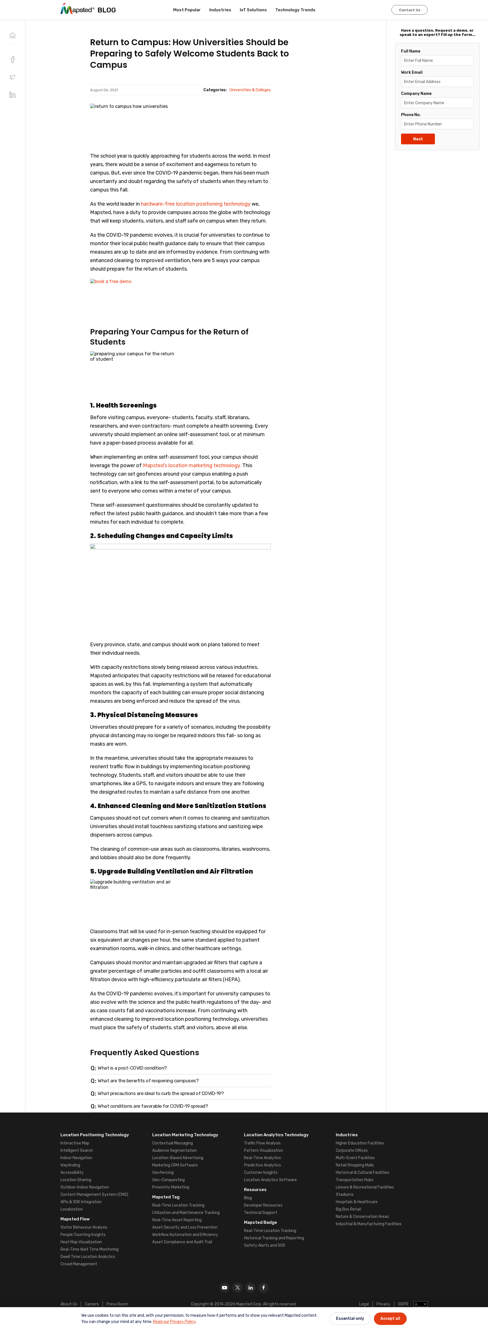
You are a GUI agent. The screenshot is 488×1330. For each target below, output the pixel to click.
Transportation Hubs (354, 1179)
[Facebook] (263, 1288)
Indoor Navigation (76, 1157)
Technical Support (260, 1212)
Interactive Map (74, 1143)
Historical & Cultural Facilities (362, 1172)
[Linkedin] (250, 1288)
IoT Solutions (253, 9)
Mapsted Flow (75, 1219)
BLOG (106, 10)
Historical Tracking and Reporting (274, 1238)
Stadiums (345, 1194)
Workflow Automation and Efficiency (185, 1234)
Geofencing (163, 1172)
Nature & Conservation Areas (362, 1216)
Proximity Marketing (170, 1187)
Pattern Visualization (263, 1150)
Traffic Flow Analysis (262, 1143)
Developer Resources (263, 1205)
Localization (71, 1209)
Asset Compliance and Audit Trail (182, 1242)
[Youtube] (224, 1288)
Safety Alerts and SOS (264, 1245)
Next (418, 139)
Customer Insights (261, 1172)
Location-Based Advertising (177, 1157)
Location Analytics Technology (276, 1134)
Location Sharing (75, 1179)
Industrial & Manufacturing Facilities (369, 1224)
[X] (237, 1288)
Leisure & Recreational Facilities (365, 1187)
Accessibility (72, 1172)
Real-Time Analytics (262, 1157)
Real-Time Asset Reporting (177, 1220)
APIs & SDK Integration (81, 1202)
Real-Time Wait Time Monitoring (89, 1249)
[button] (12, 77)
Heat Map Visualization (81, 1242)
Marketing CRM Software (175, 1165)
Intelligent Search (76, 1150)
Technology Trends (295, 9)
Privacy (383, 1304)
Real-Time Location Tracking (178, 1205)
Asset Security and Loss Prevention (184, 1227)
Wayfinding (70, 1165)
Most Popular (187, 9)
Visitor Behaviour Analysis (83, 1227)
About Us (68, 1304)
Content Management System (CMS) (94, 1194)
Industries (220, 9)
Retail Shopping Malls (355, 1165)
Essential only (350, 1318)
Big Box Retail (348, 1209)
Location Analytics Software (270, 1179)
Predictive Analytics (262, 1165)
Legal (364, 1304)
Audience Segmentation (174, 1150)
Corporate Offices (352, 1150)
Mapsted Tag (166, 1197)
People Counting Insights (83, 1234)
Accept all (390, 1318)
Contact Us (409, 10)
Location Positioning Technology (94, 1134)
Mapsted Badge (260, 1222)
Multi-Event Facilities (355, 1157)
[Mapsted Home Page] (77, 8)
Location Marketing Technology (185, 1134)
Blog (248, 1198)
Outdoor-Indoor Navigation (84, 1187)
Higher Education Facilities (360, 1143)
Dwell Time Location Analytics (87, 1256)
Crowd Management (78, 1264)
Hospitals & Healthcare (357, 1202)
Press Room (117, 1304)
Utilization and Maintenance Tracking (186, 1212)
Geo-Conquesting (168, 1179)
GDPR (403, 1304)
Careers (92, 1304)
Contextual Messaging (172, 1143)
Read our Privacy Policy (174, 1321)
